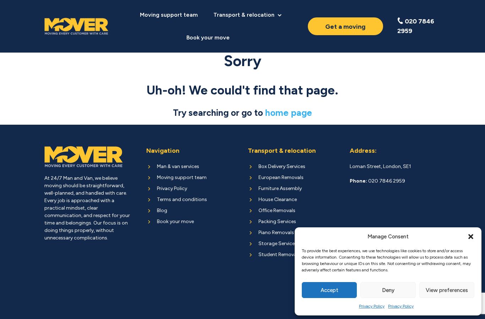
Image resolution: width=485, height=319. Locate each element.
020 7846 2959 (415, 26)
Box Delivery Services (281, 166)
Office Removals (276, 210)
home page (288, 112)
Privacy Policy (372, 306)
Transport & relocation (243, 14)
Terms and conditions (182, 199)
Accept (329, 290)
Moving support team (169, 14)
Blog (162, 210)
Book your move (208, 37)
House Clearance (277, 199)
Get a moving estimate (345, 29)
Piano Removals (276, 232)
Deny (388, 290)
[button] (470, 236)
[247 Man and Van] (76, 26)
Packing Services (277, 221)
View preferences (447, 290)
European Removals (281, 177)
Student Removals (279, 255)
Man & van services (178, 166)
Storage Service (276, 243)
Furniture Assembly (280, 188)
